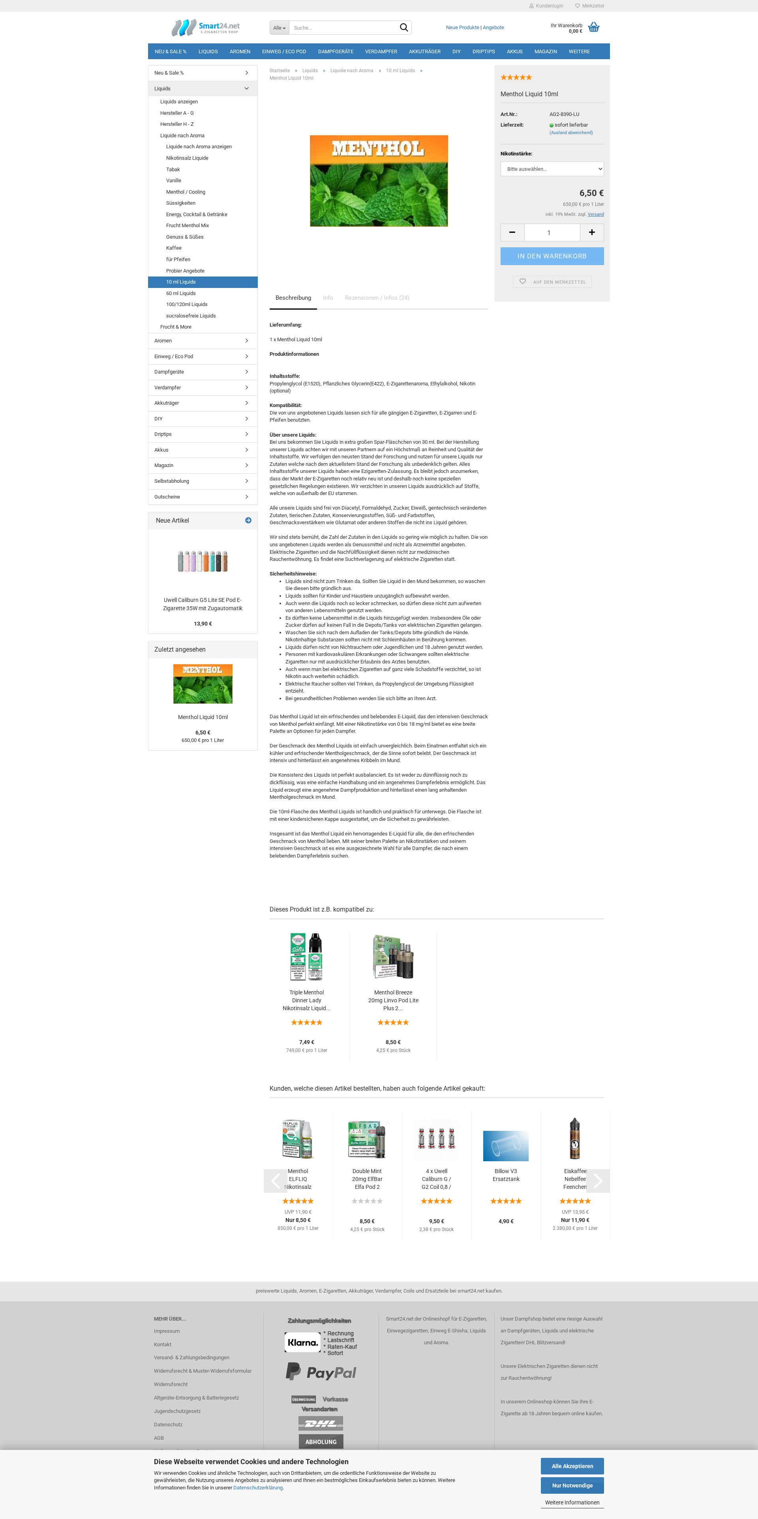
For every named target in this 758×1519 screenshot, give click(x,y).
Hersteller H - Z (177, 124)
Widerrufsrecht (171, 1384)
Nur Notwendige (572, 1485)
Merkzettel (592, 6)
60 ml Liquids (181, 293)
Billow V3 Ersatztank (506, 1175)
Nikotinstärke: (517, 154)
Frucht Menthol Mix (187, 225)
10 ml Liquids (181, 282)
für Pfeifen (178, 259)
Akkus (515, 51)
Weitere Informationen (572, 1502)
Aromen (240, 51)
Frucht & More (175, 327)
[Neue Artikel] (248, 520)
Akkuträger (425, 51)
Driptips (484, 51)
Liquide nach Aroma (182, 135)
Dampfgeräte (335, 51)
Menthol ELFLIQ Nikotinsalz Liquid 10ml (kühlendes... (298, 1179)
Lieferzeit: (512, 125)
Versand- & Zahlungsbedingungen (191, 1357)
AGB (159, 1438)
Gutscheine (167, 497)
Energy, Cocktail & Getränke (196, 214)
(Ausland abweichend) (571, 132)
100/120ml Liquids (187, 304)
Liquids (208, 51)
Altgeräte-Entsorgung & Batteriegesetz (196, 1398)
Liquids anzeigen (179, 102)
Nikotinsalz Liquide (187, 158)
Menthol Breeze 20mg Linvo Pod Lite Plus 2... (393, 1000)
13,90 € (203, 623)
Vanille (173, 180)
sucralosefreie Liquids (191, 316)
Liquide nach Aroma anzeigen (199, 146)
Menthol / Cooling (185, 192)
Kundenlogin (548, 6)
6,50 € (202, 732)
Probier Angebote (185, 271)
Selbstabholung (171, 481)
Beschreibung (293, 297)
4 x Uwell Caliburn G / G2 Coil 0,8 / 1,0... (436, 1179)
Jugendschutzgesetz (177, 1411)
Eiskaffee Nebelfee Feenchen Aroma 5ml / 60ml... (575, 1179)
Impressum (167, 1331)
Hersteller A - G (177, 113)
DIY (456, 51)
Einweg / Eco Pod (284, 51)
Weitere (579, 51)
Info (328, 297)
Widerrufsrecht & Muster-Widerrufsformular (202, 1371)
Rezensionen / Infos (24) (377, 297)
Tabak (173, 169)
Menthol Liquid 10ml (203, 717)
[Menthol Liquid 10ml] (379, 176)
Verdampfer (381, 51)
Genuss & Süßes (185, 237)
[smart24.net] (206, 27)
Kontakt (162, 1344)
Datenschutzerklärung (258, 1488)
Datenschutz (168, 1424)
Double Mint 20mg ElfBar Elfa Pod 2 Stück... (367, 1179)
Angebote (493, 27)
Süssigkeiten (180, 203)
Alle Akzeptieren (572, 1466)
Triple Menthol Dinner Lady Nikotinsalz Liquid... (307, 1000)
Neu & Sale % (171, 51)
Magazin (546, 51)
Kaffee (174, 248)
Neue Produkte (462, 27)
